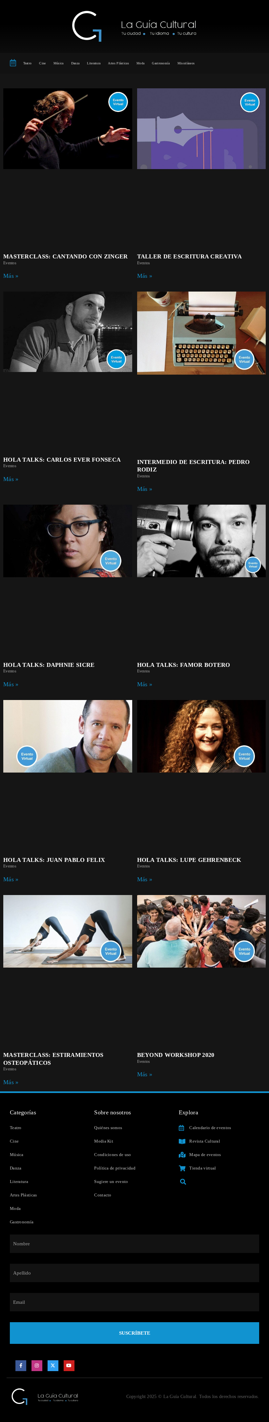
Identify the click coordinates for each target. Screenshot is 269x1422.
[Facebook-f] (21, 1365)
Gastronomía (161, 63)
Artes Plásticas (118, 63)
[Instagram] (37, 1365)
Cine (42, 63)
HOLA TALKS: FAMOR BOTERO (183, 665)
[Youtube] (69, 1365)
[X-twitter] (53, 1365)
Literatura (93, 63)
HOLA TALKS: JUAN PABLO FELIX (54, 860)
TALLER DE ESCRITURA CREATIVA (189, 256)
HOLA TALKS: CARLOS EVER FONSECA (62, 459)
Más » (11, 276)
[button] (183, 1181)
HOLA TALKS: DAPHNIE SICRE (49, 665)
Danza (75, 63)
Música (58, 63)
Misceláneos (186, 63)
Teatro (27, 63)
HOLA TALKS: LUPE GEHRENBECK (189, 860)
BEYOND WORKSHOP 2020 (176, 1055)
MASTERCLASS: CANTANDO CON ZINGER (65, 256)
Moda (140, 63)
